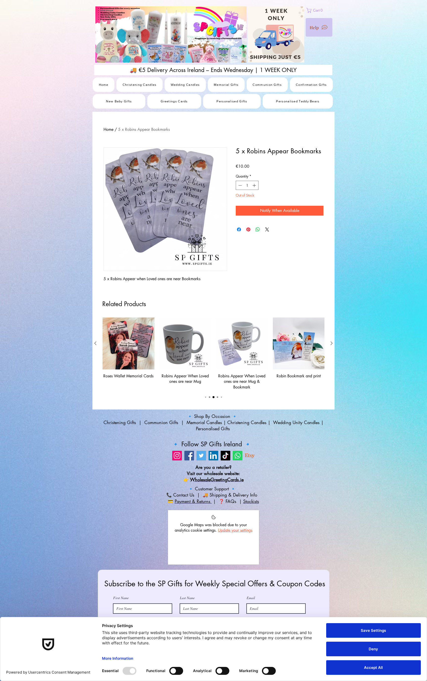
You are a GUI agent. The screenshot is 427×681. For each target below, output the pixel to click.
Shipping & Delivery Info (234, 528)
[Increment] (255, 185)
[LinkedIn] (213, 488)
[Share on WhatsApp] (258, 229)
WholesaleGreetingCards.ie (217, 512)
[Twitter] (201, 488)
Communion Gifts (161, 455)
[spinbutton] (247, 185)
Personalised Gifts (213, 461)
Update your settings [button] (235, 563)
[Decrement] (239, 185)
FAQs (232, 534)
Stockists (251, 534)
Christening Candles (246, 455)
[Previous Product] (95, 376)
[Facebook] (189, 488)
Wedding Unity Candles (296, 455)
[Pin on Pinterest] (248, 229)
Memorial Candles (204, 455)
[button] (326, 10)
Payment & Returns (193, 534)
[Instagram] (177, 488)
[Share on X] (267, 229)
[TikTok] (225, 488)
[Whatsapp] (237, 488)
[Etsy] (250, 488)
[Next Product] (332, 376)
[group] (213, 386)
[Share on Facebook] (239, 229)
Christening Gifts (120, 455)
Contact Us (183, 528)
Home (108, 129)
